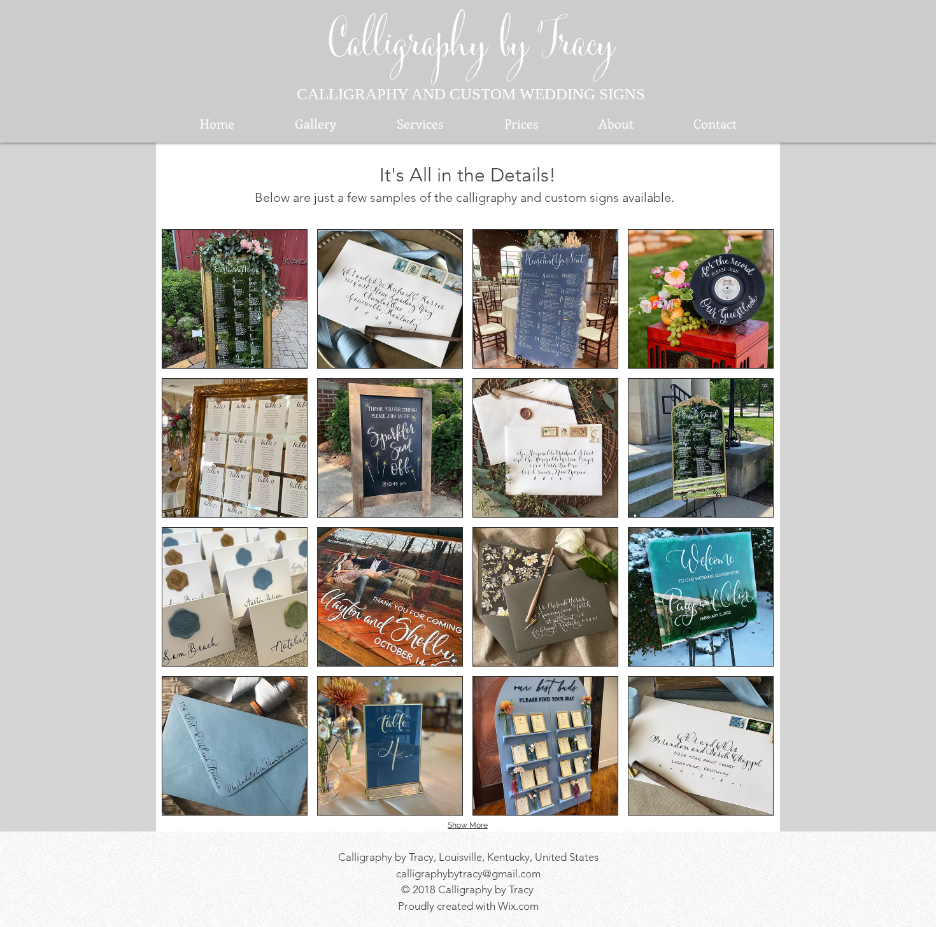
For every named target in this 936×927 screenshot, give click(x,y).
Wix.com (518, 906)
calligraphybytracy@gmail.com (468, 873)
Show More (468, 825)
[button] (235, 299)
